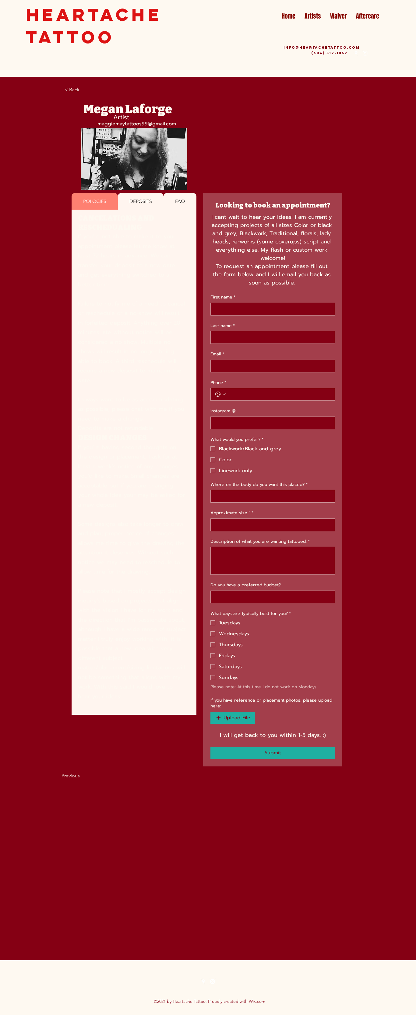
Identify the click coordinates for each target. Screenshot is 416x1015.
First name (222, 297)
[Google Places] (356, 53)
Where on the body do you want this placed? (259, 485)
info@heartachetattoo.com (322, 47)
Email (217, 354)
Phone (218, 383)
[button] (85, 90)
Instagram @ (223, 411)
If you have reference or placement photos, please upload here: (271, 703)
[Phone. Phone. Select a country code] (220, 394)
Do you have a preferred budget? (245, 585)
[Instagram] (365, 53)
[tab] (95, 201)
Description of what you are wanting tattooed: (260, 542)
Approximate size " (231, 513)
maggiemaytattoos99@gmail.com (136, 123)
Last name (222, 326)
